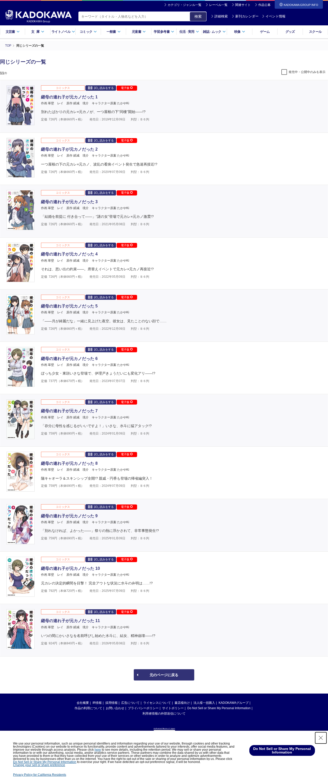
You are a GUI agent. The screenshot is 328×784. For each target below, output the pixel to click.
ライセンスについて (157, 703)
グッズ (290, 32)
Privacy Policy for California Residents (39, 775)
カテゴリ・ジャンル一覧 (184, 5)
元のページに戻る (164, 675)
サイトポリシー (173, 708)
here (98, 749)
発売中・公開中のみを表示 (307, 72)
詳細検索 (221, 16)
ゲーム (265, 32)
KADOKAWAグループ (234, 703)
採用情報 (111, 703)
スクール (315, 32)
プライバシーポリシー (143, 708)
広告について (130, 703)
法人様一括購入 (204, 703)
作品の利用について (88, 708)
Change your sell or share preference (39, 765)
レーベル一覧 (218, 5)
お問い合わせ (115, 708)
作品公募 (264, 5)
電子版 (125, 87)
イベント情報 (275, 16)
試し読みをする (104, 87)
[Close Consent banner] (320, 738)
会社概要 (83, 703)
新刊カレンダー (247, 16)
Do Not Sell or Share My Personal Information (219, 708)
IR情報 (97, 703)
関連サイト (243, 5)
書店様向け (182, 703)
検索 (198, 16)
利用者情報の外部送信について (164, 713)
